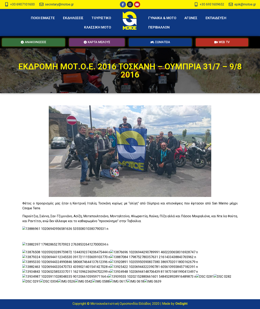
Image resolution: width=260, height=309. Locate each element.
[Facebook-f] (123, 4)
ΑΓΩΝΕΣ (190, 18)
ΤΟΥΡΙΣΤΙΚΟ (101, 18)
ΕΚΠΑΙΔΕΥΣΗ (216, 18)
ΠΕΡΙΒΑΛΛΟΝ (159, 27)
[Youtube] (137, 4)
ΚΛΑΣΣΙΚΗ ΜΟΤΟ (97, 27)
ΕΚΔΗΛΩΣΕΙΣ (73, 18)
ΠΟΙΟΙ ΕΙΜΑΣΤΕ (43, 18)
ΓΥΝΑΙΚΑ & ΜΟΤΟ (162, 18)
